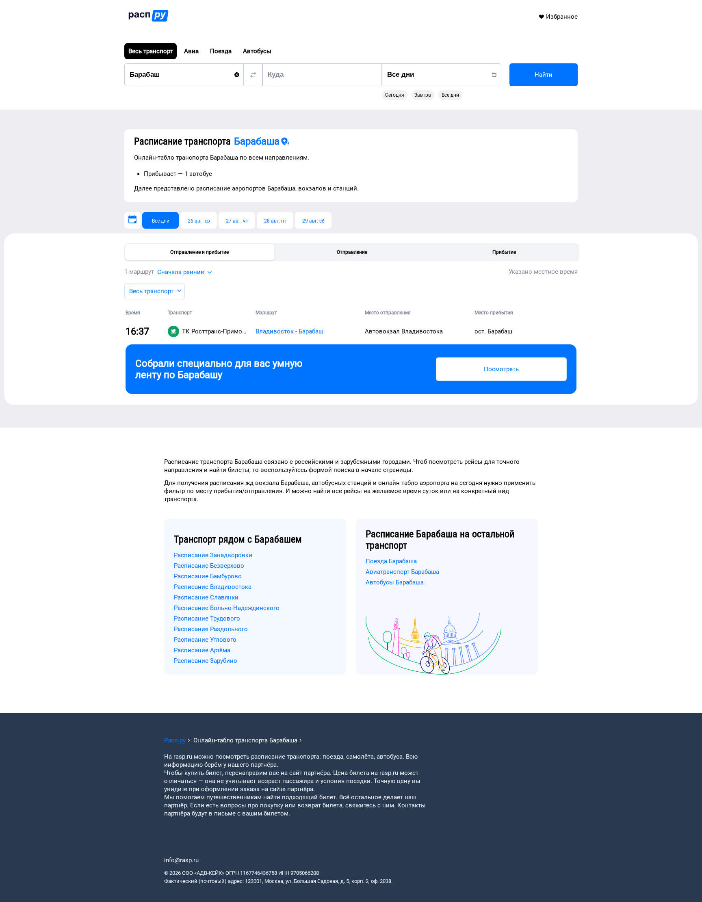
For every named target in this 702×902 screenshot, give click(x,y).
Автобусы (257, 51)
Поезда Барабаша (391, 561)
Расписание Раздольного (211, 629)
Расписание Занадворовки (213, 555)
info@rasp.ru (181, 860)
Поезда (221, 51)
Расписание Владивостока (212, 587)
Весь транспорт (150, 51)
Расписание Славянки (206, 597)
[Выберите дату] (132, 220)
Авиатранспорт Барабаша (402, 571)
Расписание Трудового (207, 618)
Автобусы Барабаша (395, 582)
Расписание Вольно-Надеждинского (227, 608)
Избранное (562, 16)
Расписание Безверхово (209, 565)
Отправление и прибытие (199, 252)
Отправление (352, 252)
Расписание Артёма (202, 650)
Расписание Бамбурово (208, 576)
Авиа (191, 51)
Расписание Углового (205, 639)
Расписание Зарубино (205, 660)
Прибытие (504, 252)
